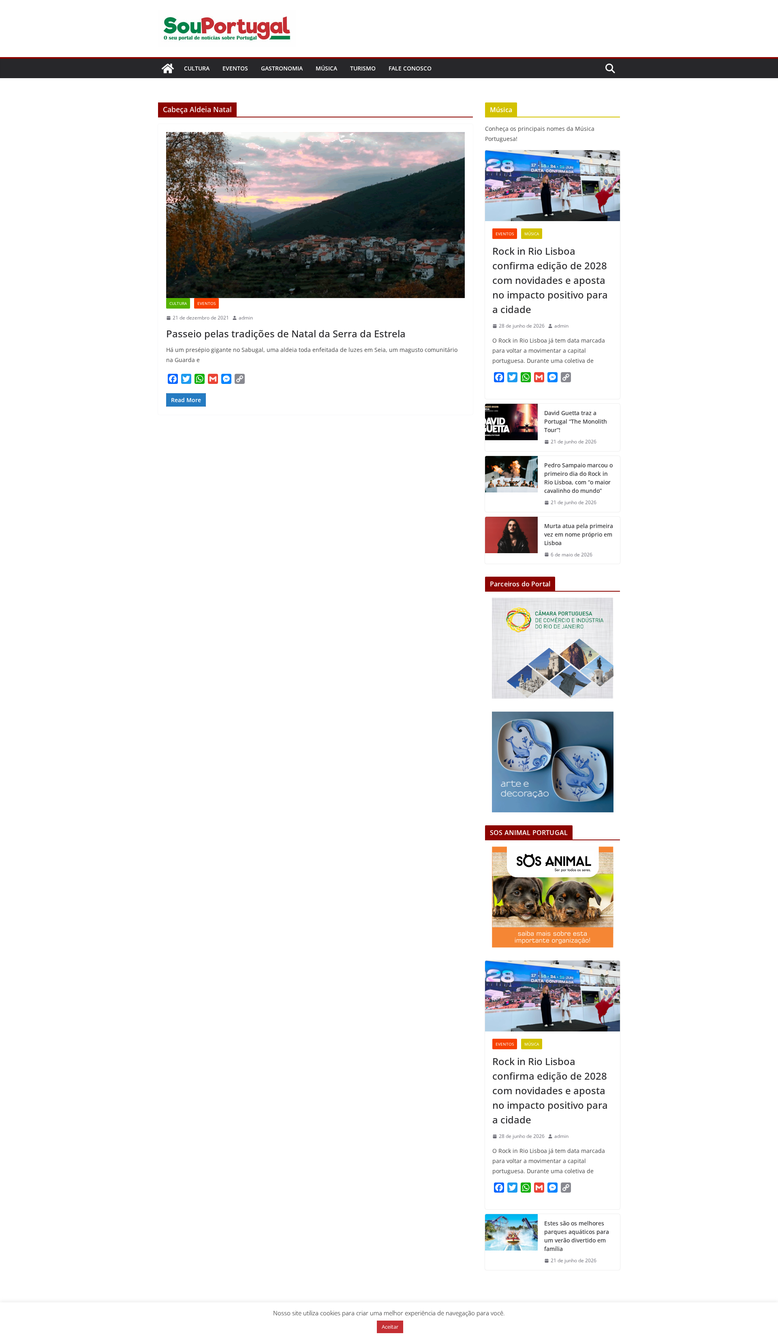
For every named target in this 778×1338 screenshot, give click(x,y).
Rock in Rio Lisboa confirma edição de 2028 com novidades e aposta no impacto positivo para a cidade (550, 280)
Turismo (363, 68)
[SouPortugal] (167, 68)
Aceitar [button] (390, 1326)
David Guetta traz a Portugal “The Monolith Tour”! (575, 421)
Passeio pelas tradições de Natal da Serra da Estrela (286, 333)
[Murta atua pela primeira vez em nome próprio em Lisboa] (511, 540)
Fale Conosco (410, 68)
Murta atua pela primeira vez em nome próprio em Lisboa (578, 534)
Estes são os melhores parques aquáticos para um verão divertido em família (576, 1236)
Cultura (196, 68)
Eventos (235, 68)
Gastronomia (282, 68)
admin (246, 317)
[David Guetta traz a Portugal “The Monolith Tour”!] (511, 427)
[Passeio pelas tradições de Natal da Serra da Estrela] (315, 215)
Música (326, 68)
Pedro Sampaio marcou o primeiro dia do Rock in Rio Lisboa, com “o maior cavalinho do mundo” (578, 477)
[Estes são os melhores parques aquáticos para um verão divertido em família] (511, 1242)
